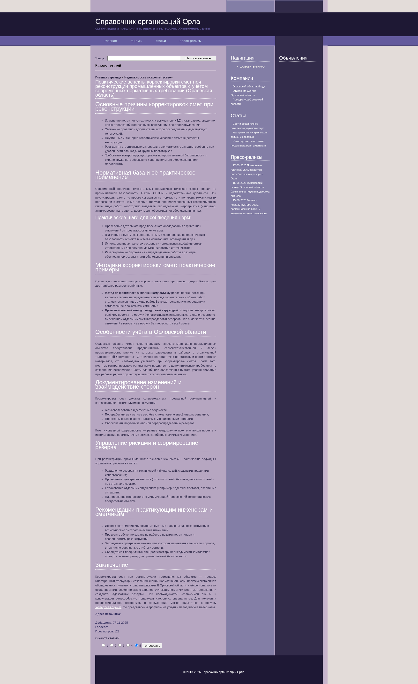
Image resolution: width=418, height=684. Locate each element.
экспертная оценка (108, 607)
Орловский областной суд (249, 86)
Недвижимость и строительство (147, 77)
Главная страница (108, 77)
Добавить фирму (252, 66)
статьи (161, 41)
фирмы (136, 41)
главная (111, 41)
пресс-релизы (190, 41)
